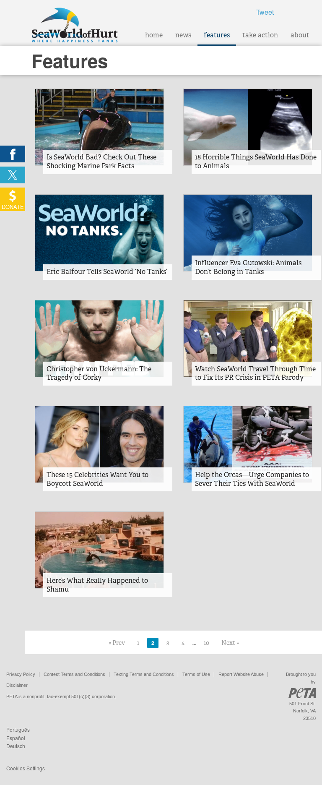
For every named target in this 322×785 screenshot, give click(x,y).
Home (154, 35)
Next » (230, 643)
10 (206, 643)
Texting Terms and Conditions (144, 674)
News (183, 35)
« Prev (117, 643)
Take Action (260, 35)
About (300, 35)
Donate (13, 207)
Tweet (265, 12)
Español (15, 737)
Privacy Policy (20, 674)
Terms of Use (196, 674)
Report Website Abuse (241, 674)
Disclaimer (17, 685)
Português (18, 729)
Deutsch (15, 745)
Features (217, 35)
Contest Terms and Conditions (74, 674)
